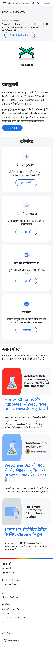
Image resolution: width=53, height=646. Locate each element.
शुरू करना (12, 128)
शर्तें (3, 633)
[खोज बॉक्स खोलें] (33, 3)
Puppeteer (19, 11)
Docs (5, 11)
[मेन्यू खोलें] (4, 3)
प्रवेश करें (46, 3)
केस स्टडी (5, 589)
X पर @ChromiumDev (11, 609)
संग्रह (4, 593)
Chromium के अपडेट (10, 584)
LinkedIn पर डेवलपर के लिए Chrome (16, 618)
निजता (9, 633)
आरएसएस (5, 622)
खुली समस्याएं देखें (8, 573)
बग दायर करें (6, 568)
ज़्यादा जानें (26, 182)
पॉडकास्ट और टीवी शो (10, 597)
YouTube (5, 613)
